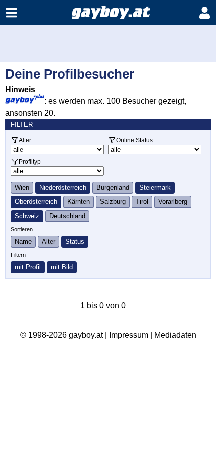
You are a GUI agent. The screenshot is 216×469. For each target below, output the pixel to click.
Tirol (142, 201)
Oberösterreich (36, 201)
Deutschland (67, 216)
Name (23, 241)
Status (74, 241)
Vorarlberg (172, 201)
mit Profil (28, 267)
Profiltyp (30, 161)
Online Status (134, 140)
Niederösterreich (62, 187)
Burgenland (112, 187)
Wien (22, 187)
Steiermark (155, 187)
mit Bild (62, 267)
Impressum (128, 335)
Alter (25, 140)
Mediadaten (175, 335)
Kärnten (78, 201)
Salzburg (113, 201)
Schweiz (27, 216)
